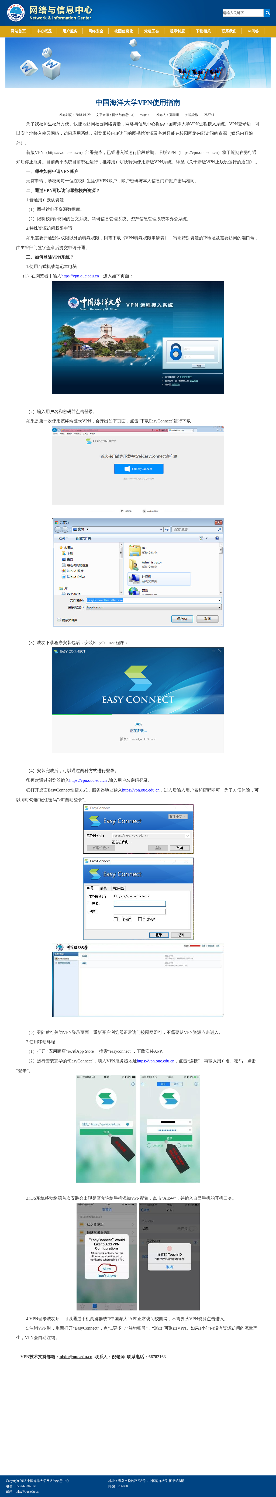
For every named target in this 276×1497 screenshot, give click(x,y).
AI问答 (253, 31)
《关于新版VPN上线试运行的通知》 (219, 162)
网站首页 (18, 31)
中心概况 (44, 31)
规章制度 (177, 31)
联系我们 (229, 31)
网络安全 (96, 31)
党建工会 (151, 31)
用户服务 (70, 31)
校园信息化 (123, 31)
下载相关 (203, 31)
